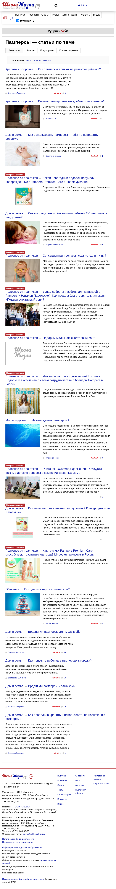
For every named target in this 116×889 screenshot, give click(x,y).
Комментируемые (68, 50)
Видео (96, 14)
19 (65, 707)
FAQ (77, 780)
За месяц (37, 60)
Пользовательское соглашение (17, 842)
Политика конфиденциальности (18, 839)
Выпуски (20, 14)
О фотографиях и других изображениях (22, 847)
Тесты (55, 14)
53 (65, 652)
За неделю (47, 60)
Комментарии (69, 14)
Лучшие (30, 50)
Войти (83, 5)
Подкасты (84, 14)
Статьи (45, 14)
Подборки (33, 14)
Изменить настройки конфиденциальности (23, 879)
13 (65, 678)
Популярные (46, 50)
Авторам (79, 785)
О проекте (80, 776)
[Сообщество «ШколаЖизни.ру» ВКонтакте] (25, 21)
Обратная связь (101, 783)
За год (28, 60)
